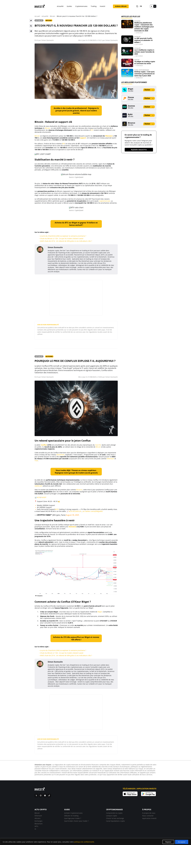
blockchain (61, 455)
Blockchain (39, 824)
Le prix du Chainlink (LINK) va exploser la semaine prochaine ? (63, 236)
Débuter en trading (71, 816)
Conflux (44, 445)
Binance (79, 490)
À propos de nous (148, 813)
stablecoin (38, 486)
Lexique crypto (111, 816)
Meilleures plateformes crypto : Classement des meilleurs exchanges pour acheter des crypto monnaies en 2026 (144, 27)
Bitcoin (52, 16)
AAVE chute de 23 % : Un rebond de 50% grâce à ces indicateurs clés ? (66, 241)
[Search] (137, 6)
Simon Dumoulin (47, 40)
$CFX (38, 497)
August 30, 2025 (72, 515)
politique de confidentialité (84, 842)
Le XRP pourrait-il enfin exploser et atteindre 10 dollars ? (143, 40)
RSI (63, 144)
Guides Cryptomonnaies (141, 70)
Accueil (37, 16)
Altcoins (49, 356)
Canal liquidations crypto (115, 821)
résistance (72, 527)
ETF (92, 130)
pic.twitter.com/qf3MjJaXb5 (93, 511)
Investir (102, 6)
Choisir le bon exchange (115, 818)
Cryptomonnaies (81, 6)
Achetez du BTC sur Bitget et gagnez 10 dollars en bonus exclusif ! (76, 223)
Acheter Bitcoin (120, 6)
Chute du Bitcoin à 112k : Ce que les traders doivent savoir (61, 238)
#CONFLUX (77, 511)
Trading (93, 6)
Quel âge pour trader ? (72, 818)
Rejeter (168, 842)
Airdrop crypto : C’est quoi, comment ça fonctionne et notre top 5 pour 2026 (144, 74)
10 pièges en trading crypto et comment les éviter (144, 62)
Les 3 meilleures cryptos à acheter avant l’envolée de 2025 (144, 52)
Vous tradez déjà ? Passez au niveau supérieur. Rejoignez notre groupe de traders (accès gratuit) (76, 471)
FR (141, 6)
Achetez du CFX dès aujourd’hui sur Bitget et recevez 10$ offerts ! (76, 638)
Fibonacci (108, 136)
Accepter (181, 842)
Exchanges (38, 821)
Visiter (149, 89)
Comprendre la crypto (114, 813)
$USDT (43, 497)
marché (98, 445)
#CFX (71, 511)
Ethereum (110, 459)
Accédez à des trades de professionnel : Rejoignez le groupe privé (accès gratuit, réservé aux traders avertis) (76, 110)
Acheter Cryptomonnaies (73, 813)
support (83, 138)
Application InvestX (149, 818)
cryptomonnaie (104, 201)
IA (35, 829)
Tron (36, 461)
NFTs (36, 826)
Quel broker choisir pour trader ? (76, 821)
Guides (69, 6)
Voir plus (130, 91)
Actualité (60, 6)
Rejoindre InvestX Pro (139, 150)
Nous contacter (148, 816)
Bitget (100, 612)
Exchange (137, 21)
